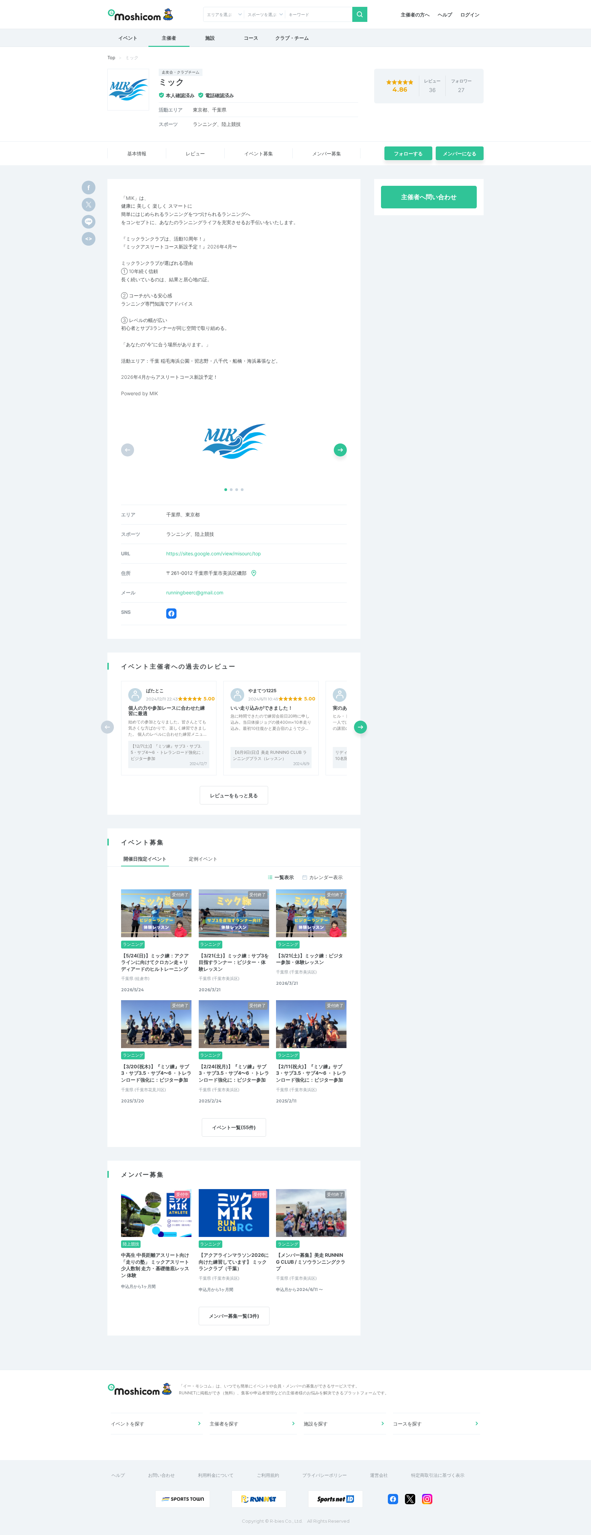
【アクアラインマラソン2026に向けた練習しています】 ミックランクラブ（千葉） (234, 1261)
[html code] (88, 239)
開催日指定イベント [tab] (145, 859)
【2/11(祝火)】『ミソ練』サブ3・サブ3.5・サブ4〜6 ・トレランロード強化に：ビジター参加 (311, 1073)
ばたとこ (155, 690)
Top (111, 57)
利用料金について (216, 1475)
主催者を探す (224, 1424)
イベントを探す (127, 1424)
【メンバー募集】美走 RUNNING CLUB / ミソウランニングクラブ (310, 1261)
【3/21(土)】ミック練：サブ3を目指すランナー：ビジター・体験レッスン (234, 962)
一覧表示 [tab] (284, 877)
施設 (210, 38)
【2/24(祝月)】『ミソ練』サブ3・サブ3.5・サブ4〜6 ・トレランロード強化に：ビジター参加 (234, 1073)
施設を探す (316, 1424)
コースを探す (407, 1424)
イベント (127, 38)
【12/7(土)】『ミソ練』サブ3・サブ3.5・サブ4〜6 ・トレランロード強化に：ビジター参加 (168, 752)
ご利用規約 (268, 1475)
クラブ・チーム (292, 38)
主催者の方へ (415, 14)
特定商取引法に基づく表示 (437, 1475)
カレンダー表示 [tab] (326, 877)
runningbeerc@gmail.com (194, 592)
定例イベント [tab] (203, 859)
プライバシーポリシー (324, 1475)
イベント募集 (258, 153)
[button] (225, 489)
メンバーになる (459, 153)
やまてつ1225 (262, 690)
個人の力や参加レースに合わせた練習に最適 (166, 711)
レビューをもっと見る (234, 795)
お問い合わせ (161, 1475)
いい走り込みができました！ (262, 708)
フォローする (408, 153)
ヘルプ (445, 14)
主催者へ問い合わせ (429, 197)
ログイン (470, 14)
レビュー (195, 153)
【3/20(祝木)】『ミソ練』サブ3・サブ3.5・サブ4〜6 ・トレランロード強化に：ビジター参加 (156, 1073)
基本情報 (136, 153)
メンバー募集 (326, 153)
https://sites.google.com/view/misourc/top (213, 553)
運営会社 (379, 1475)
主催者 (169, 38)
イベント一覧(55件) (234, 1127)
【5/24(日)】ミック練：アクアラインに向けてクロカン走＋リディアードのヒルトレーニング (155, 962)
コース (251, 38)
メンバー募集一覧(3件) (234, 1316)
